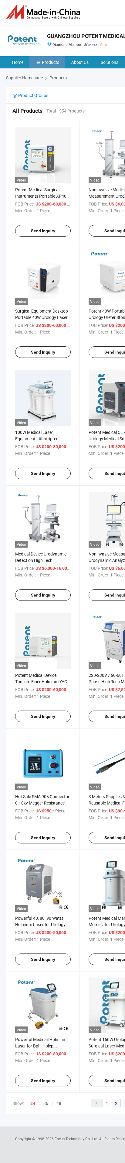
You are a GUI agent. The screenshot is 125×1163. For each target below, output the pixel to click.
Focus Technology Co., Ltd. (77, 1138)
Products (50, 62)
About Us (80, 62)
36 (45, 1103)
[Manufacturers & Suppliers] (44, 12)
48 (58, 1103)
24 (32, 1103)
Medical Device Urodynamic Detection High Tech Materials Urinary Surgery (40, 560)
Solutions (109, 62)
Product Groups (32, 95)
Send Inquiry (43, 230)
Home (17, 62)
